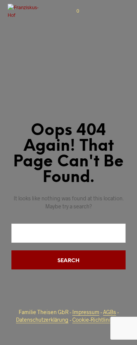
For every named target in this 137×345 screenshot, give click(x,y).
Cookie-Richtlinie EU (96, 320)
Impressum (85, 312)
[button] (72, 11)
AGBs (109, 312)
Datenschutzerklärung (42, 320)
